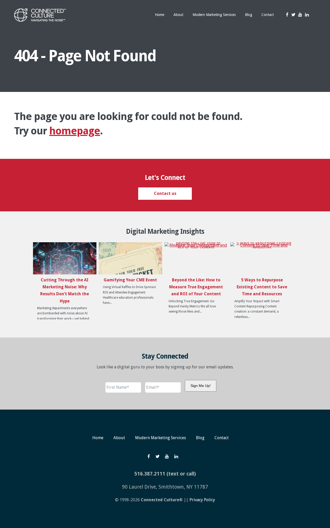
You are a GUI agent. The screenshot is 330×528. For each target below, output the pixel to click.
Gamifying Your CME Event (130, 280)
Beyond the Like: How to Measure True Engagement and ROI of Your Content (196, 287)
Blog (200, 437)
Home (97, 437)
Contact (221, 437)
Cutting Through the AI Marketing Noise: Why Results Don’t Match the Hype (64, 291)
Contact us (165, 193)
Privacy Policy (202, 499)
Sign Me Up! (201, 386)
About (119, 437)
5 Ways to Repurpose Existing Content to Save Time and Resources (262, 287)
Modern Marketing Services (160, 437)
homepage (74, 131)
